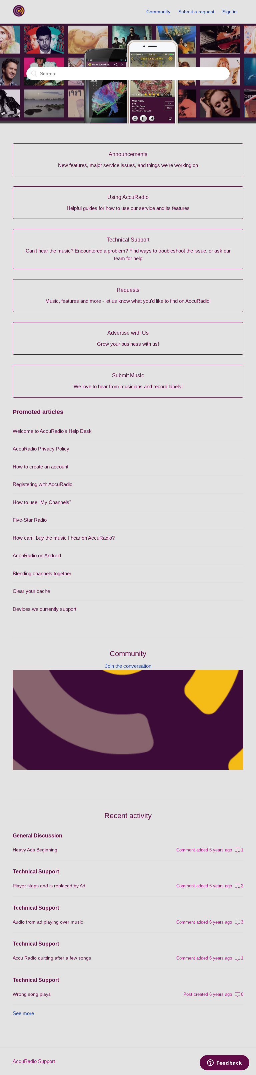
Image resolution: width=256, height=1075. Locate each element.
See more (23, 1013)
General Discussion (37, 835)
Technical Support (36, 871)
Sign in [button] (229, 11)
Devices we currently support (44, 609)
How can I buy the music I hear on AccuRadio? (64, 538)
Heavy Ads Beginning (35, 849)
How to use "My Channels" (42, 502)
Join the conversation (128, 666)
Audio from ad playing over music (48, 922)
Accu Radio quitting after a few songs (52, 958)
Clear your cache (31, 591)
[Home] (19, 15)
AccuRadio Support (34, 1061)
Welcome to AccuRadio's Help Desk (52, 431)
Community (158, 11)
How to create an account (40, 466)
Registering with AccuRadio (42, 484)
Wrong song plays (32, 994)
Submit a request (196, 11)
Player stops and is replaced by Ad (49, 885)
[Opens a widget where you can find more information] (224, 1063)
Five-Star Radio (30, 520)
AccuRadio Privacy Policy (41, 448)
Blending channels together (42, 573)
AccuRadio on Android (37, 555)
